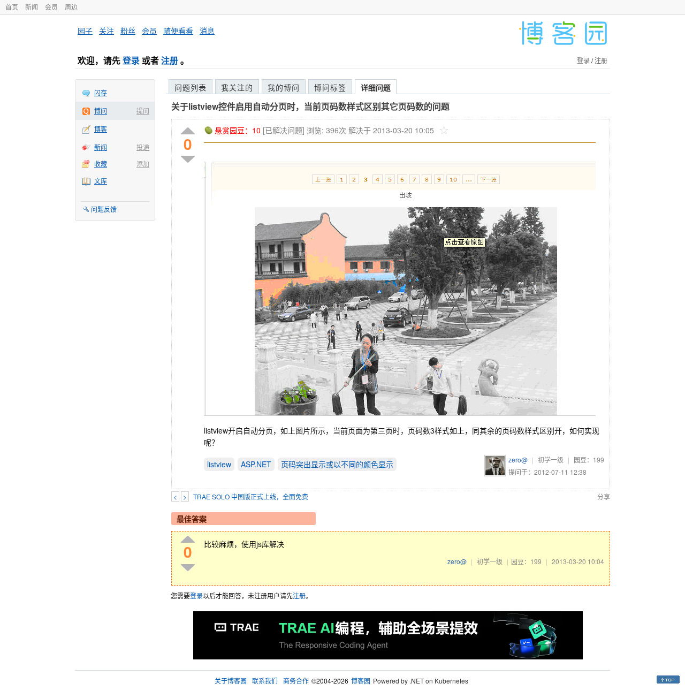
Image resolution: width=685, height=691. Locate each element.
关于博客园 (231, 680)
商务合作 (296, 680)
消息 (207, 30)
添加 (142, 163)
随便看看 (178, 30)
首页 (11, 6)
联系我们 (265, 680)
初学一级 (551, 459)
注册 (169, 60)
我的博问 (284, 87)
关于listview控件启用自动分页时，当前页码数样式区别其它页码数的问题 (310, 106)
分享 (603, 496)
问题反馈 (104, 209)
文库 (100, 180)
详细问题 (376, 87)
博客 (100, 128)
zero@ (518, 459)
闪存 (100, 92)
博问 (100, 110)
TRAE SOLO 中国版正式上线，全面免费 (250, 496)
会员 (51, 6)
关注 (106, 30)
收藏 (100, 163)
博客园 (360, 680)
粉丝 (127, 30)
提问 (142, 110)
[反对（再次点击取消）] (188, 159)
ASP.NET (256, 464)
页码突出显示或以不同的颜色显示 (337, 464)
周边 (71, 6)
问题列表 (190, 87)
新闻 (31, 6)
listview (219, 464)
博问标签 (330, 87)
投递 (142, 146)
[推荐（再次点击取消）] (188, 131)
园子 (85, 30)
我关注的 (237, 87)
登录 (131, 60)
